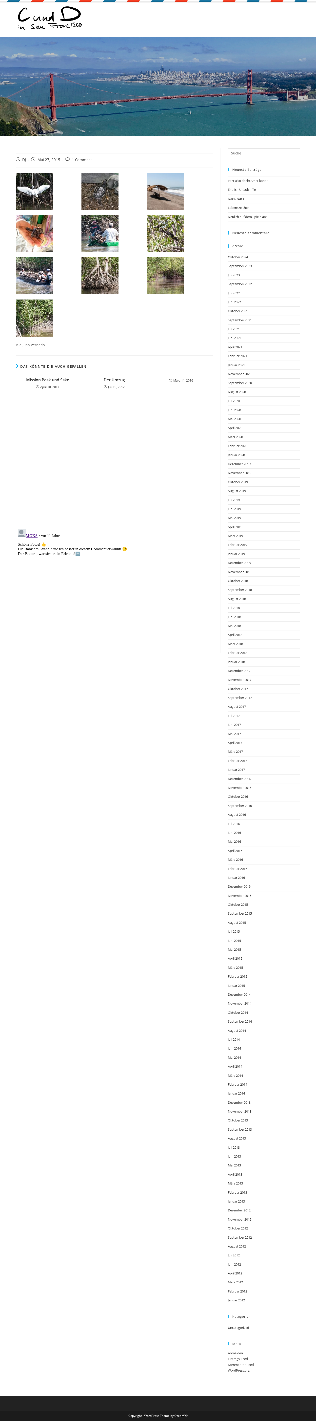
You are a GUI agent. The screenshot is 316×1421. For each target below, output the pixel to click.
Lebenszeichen (239, 207)
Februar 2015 (237, 976)
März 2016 (235, 859)
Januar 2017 (236, 769)
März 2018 (235, 644)
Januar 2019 (236, 554)
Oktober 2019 (238, 482)
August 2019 (237, 491)
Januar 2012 (236, 1300)
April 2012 (235, 1273)
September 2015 (240, 913)
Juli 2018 (234, 607)
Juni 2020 (234, 410)
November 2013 (239, 1111)
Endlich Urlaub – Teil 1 (244, 189)
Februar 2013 (237, 1192)
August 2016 (237, 814)
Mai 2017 (234, 734)
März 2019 (235, 536)
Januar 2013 (236, 1201)
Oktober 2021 (238, 311)
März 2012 (235, 1282)
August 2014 (237, 1030)
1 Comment (82, 159)
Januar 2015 (236, 985)
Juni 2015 (234, 940)
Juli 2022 (234, 293)
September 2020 (240, 383)
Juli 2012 (234, 1255)
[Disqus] (114, 460)
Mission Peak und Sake (47, 380)
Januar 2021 (236, 365)
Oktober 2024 (238, 257)
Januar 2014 (236, 1093)
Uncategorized (238, 1327)
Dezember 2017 (239, 670)
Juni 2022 (234, 302)
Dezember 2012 (239, 1210)
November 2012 (239, 1219)
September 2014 (240, 1021)
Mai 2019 (234, 518)
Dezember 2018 (239, 562)
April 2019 (235, 527)
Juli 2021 (234, 329)
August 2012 (237, 1246)
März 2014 (235, 1075)
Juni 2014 (234, 1048)
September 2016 (240, 805)
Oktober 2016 (238, 796)
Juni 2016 (234, 832)
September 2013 (240, 1129)
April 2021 (235, 347)
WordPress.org (239, 1370)
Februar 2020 (237, 446)
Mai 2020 (234, 419)
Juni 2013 (234, 1156)
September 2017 (240, 697)
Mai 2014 (234, 1057)
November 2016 (239, 787)
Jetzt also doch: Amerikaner (248, 180)
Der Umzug (114, 380)
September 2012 (240, 1237)
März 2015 (235, 967)
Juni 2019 (234, 509)
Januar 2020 (236, 455)
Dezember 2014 (239, 994)
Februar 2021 (237, 356)
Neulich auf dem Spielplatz (247, 217)
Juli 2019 (234, 500)
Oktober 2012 (238, 1228)
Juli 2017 (234, 715)
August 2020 (237, 392)
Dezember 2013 (239, 1102)
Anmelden (235, 1353)
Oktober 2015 (238, 904)
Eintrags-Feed (238, 1358)
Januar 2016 (236, 877)
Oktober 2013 (238, 1120)
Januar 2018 (236, 662)
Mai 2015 (234, 949)
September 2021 (240, 320)
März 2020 (235, 437)
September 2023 (240, 266)
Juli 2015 (234, 931)
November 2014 (239, 1003)
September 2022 (240, 284)
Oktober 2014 (238, 1012)
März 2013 (235, 1183)
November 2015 (239, 895)
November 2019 (239, 473)
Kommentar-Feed (241, 1364)
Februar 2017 (237, 760)
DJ (24, 159)
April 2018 (235, 634)
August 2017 (237, 706)
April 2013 (235, 1174)
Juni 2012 (234, 1264)
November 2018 (239, 572)
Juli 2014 (234, 1039)
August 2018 (237, 599)
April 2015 (235, 958)
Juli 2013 (234, 1147)
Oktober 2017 (238, 689)
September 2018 (240, 589)
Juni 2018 (234, 617)
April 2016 (235, 850)
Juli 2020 (234, 401)
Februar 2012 (237, 1291)
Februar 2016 (237, 868)
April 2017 (235, 742)
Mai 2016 (234, 841)
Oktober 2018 (238, 581)
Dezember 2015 (239, 886)
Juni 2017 (234, 724)
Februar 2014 (237, 1084)
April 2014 (235, 1066)
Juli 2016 (234, 823)
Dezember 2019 (239, 464)
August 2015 (237, 922)
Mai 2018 (234, 626)
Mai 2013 (234, 1165)
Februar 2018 (237, 652)
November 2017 (239, 679)
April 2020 (235, 428)
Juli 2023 (234, 275)
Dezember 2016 (239, 778)
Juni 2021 (234, 338)
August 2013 (237, 1138)
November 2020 (239, 374)
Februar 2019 (237, 544)
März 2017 (235, 751)
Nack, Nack (236, 198)
